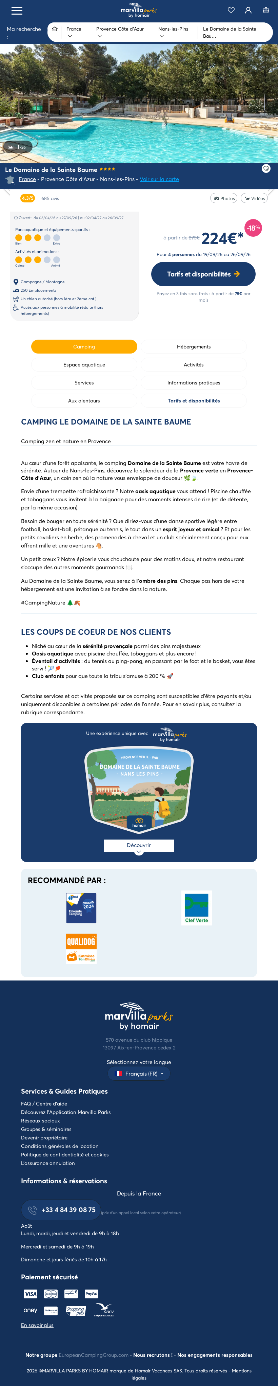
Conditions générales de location (60, 1145)
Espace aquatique (84, 364)
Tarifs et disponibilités (199, 273)
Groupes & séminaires (46, 1129)
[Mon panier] (266, 10)
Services (84, 382)
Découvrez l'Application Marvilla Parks (66, 1112)
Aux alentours (84, 400)
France (27, 178)
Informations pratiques (193, 382)
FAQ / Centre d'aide (44, 1103)
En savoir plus (37, 1324)
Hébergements (194, 346)
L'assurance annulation (48, 1162)
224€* (222, 237)
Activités (194, 364)
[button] (138, 1073)
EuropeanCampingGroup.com (93, 1354)
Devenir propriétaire (44, 1137)
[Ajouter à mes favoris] (266, 168)
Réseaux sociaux (40, 1120)
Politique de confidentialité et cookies (65, 1154)
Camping (84, 346)
